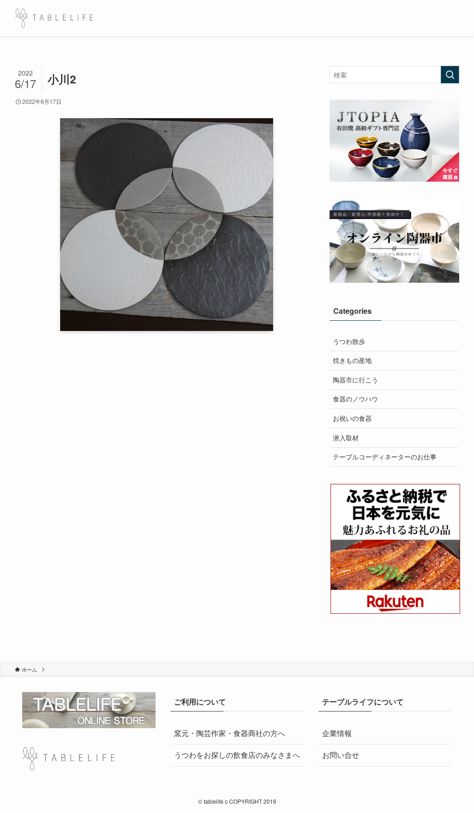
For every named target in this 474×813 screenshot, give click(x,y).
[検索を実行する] (450, 74)
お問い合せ (340, 754)
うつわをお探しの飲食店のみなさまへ (237, 754)
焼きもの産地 (352, 360)
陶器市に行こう (355, 379)
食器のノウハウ (355, 398)
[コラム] (54, 18)
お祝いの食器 (352, 418)
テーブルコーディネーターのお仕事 (385, 456)
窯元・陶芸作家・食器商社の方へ (229, 733)
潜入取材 (346, 437)
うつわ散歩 (349, 341)
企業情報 (337, 733)
